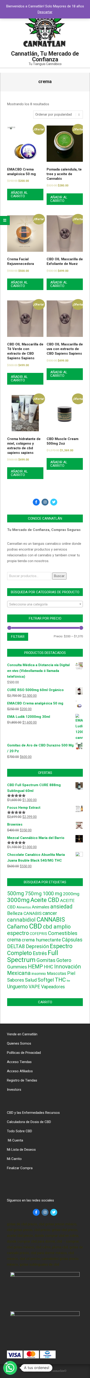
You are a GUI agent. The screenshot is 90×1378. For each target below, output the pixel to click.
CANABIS (33, 913)
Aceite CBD (44, 899)
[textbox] (45, 604)
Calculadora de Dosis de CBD (29, 1122)
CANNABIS (50, 919)
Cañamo (17, 926)
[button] (10, 1368)
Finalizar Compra (20, 1168)
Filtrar (17, 637)
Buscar (59, 576)
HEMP (35, 967)
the (68, 980)
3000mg (18, 899)
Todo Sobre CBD (19, 1131)
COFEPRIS (38, 934)
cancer (49, 913)
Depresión (37, 946)
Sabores (15, 980)
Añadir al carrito (19, 194)
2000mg (71, 893)
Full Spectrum (32, 956)
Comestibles (62, 933)
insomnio (39, 973)
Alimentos (24, 907)
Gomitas (45, 960)
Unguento (17, 986)
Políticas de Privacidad (24, 1053)
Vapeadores (53, 986)
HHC (48, 967)
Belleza (15, 913)
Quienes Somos (19, 1043)
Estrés (40, 953)
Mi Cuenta (15, 1140)
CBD (35, 926)
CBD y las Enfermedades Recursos (33, 1113)
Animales (40, 907)
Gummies (17, 967)
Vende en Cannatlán (22, 1034)
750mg (33, 893)
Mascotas (56, 973)
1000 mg (52, 893)
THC (60, 979)
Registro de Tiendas (22, 1080)
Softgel (46, 980)
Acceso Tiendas (19, 1062)
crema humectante (41, 940)
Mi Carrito (14, 1159)
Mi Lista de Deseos (21, 1149)
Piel (71, 973)
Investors (14, 1089)
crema (14, 940)
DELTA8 (16, 946)
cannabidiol (21, 920)
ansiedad (61, 906)
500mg (15, 893)
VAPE (34, 986)
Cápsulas (72, 940)
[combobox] (45, 604)
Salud (31, 980)
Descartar (45, 12)
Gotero (63, 960)
